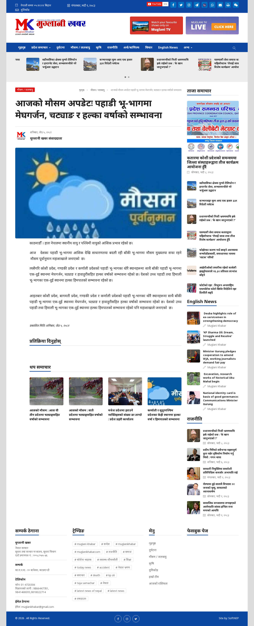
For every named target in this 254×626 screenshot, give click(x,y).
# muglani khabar (85, 544)
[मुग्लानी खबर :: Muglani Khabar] (50, 28)
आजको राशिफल (158, 583)
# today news (83, 567)
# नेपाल (104, 583)
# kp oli (110, 575)
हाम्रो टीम (154, 577)
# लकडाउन (80, 598)
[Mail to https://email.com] (220, 5)
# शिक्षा (127, 559)
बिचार (148, 47)
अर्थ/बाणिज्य (131, 47)
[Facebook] (173, 5)
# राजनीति (111, 552)
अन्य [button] (187, 47)
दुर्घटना (61, 47)
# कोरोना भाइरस (83, 559)
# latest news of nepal (88, 591)
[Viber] (205, 5)
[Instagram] (189, 5)
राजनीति (112, 47)
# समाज (127, 552)
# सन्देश (105, 544)
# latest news (116, 591)
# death (95, 575)
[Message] (197, 5)
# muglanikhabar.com (87, 552)
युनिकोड (153, 570)
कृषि (98, 47)
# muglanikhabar (126, 544)
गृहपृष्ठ (21, 47)
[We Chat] (236, 5)
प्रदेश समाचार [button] (39, 47)
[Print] (228, 5)
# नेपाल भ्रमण (123, 567)
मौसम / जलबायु (80, 47)
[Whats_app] (212, 5)
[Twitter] (181, 5)
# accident (103, 567)
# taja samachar (84, 583)
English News (168, 47)
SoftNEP (233, 618)
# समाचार (80, 575)
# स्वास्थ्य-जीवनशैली (107, 559)
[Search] (234, 47)
